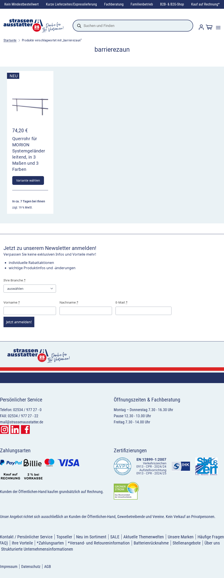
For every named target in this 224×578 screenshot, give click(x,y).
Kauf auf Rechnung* (205, 4)
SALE (114, 536)
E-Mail (122, 302)
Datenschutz (30, 566)
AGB (47, 566)
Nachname (69, 302)
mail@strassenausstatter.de (21, 422)
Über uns (212, 543)
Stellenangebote (187, 543)
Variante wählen (28, 180)
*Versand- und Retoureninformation (99, 543)
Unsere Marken (181, 536)
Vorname (12, 302)
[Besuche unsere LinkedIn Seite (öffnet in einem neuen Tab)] (14, 429)
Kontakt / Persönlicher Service (26, 536)
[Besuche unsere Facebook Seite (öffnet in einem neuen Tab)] (25, 429)
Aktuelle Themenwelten (143, 536)
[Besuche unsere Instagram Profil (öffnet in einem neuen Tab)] (4, 429)
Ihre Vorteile (22, 543)
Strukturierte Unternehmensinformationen (37, 549)
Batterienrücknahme (151, 543)
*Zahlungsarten (50, 543)
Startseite (10, 40)
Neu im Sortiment (91, 536)
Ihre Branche (15, 280)
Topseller (64, 536)
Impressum (9, 566)
